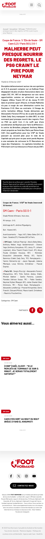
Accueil (5, 29)
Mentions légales (25, 531)
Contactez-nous (25, 486)
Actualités (13, 29)
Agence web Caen (29, 534)
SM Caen (22, 29)
